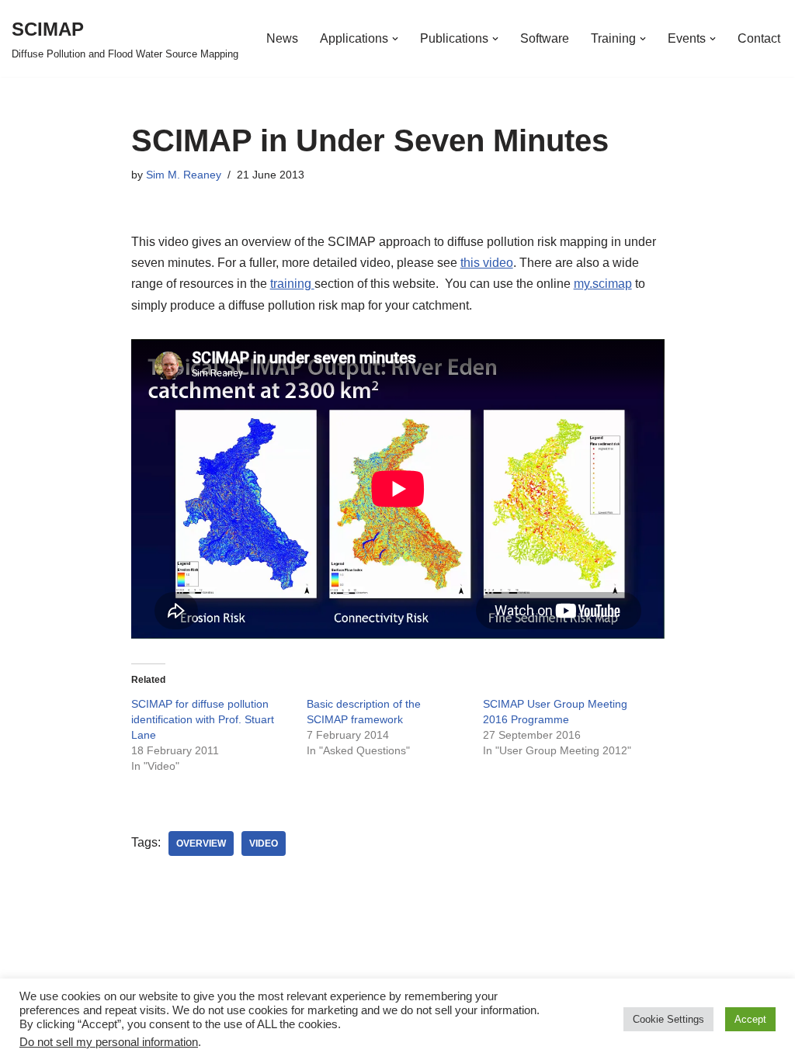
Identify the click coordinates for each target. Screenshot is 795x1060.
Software (544, 38)
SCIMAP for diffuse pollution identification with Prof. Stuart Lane (202, 719)
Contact (759, 38)
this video (486, 262)
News (282, 38)
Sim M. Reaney (183, 174)
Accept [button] (750, 1019)
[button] (395, 39)
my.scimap (603, 283)
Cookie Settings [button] (668, 1019)
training (292, 283)
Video (263, 843)
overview (201, 843)
